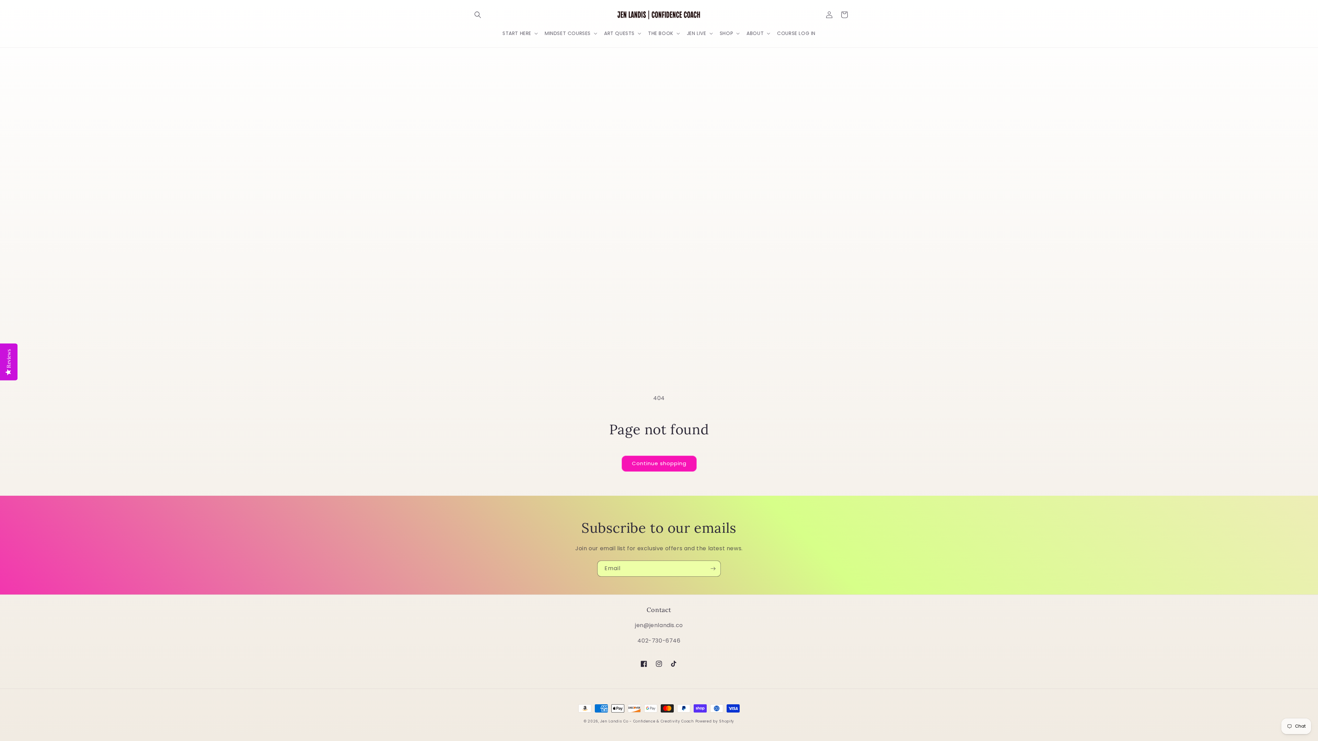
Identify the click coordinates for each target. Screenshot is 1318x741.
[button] (477, 14)
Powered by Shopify (715, 721)
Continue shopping (659, 463)
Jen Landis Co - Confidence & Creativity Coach (647, 721)
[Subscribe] (712, 569)
